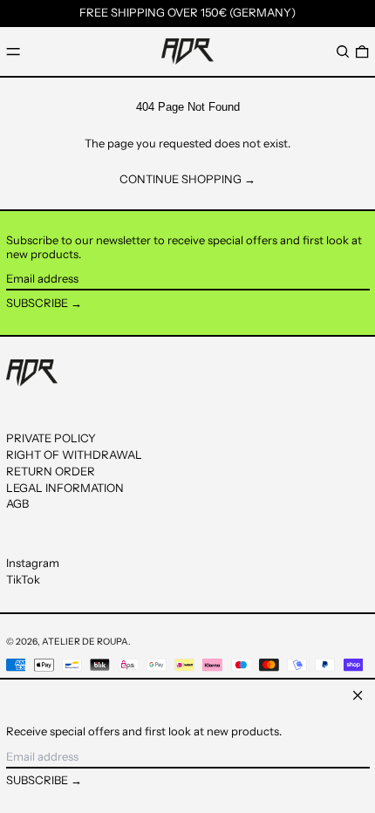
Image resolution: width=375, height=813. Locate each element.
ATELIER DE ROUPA (85, 641)
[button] (343, 51)
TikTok (23, 579)
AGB (17, 503)
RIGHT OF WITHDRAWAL (74, 454)
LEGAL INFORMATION (65, 488)
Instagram (32, 563)
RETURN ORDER (50, 471)
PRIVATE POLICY (51, 438)
